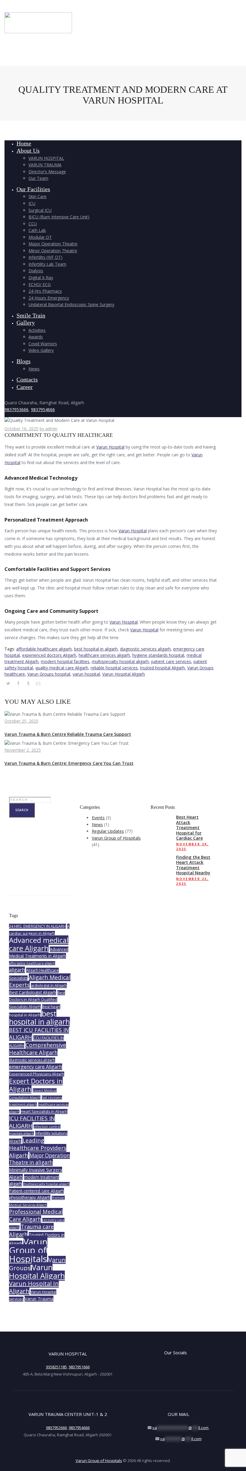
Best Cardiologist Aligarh (32, 992)
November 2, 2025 (22, 750)
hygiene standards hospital (158, 655)
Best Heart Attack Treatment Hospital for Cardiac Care (189, 827)
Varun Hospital (110, 447)
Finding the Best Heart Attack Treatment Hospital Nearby (193, 865)
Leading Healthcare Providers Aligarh (37, 1147)
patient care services (171, 661)
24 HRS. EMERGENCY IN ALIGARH (37, 926)
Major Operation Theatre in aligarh (39, 1159)
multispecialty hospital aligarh (120, 661)
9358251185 (56, 1367)
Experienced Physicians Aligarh (36, 1074)
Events (98, 817)
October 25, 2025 (21, 721)
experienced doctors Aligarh (49, 655)
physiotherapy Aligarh (29, 1197)
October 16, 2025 (21, 428)
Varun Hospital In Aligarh (34, 1287)
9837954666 (43, 409)
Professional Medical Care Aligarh (36, 1215)
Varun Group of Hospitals (116, 838)
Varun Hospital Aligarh (123, 674)
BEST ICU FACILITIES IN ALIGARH (39, 1033)
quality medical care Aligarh (61, 668)
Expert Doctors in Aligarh (36, 1084)
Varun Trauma (39, 1299)
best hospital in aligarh (96, 649)
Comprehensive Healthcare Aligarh (37, 1048)
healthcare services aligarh (104, 655)
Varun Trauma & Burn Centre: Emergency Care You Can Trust (69, 763)
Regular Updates (108, 831)
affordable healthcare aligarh (44, 649)
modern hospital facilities (65, 661)
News (97, 824)
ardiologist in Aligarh (49, 985)
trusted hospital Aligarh (162, 668)
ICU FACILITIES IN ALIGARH (32, 1122)
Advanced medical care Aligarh (38, 944)
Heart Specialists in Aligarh (44, 1111)
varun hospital (86, 674)
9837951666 (79, 1367)
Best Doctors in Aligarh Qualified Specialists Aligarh (37, 999)
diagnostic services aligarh (145, 649)
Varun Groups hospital (48, 674)
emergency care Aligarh (35, 1066)
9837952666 (56, 1427)
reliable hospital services (114, 668)
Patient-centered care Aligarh (36, 1191)
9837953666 (16, 409)
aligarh (17, 970)
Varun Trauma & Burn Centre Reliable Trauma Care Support (67, 734)
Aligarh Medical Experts (39, 981)
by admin (48, 428)
